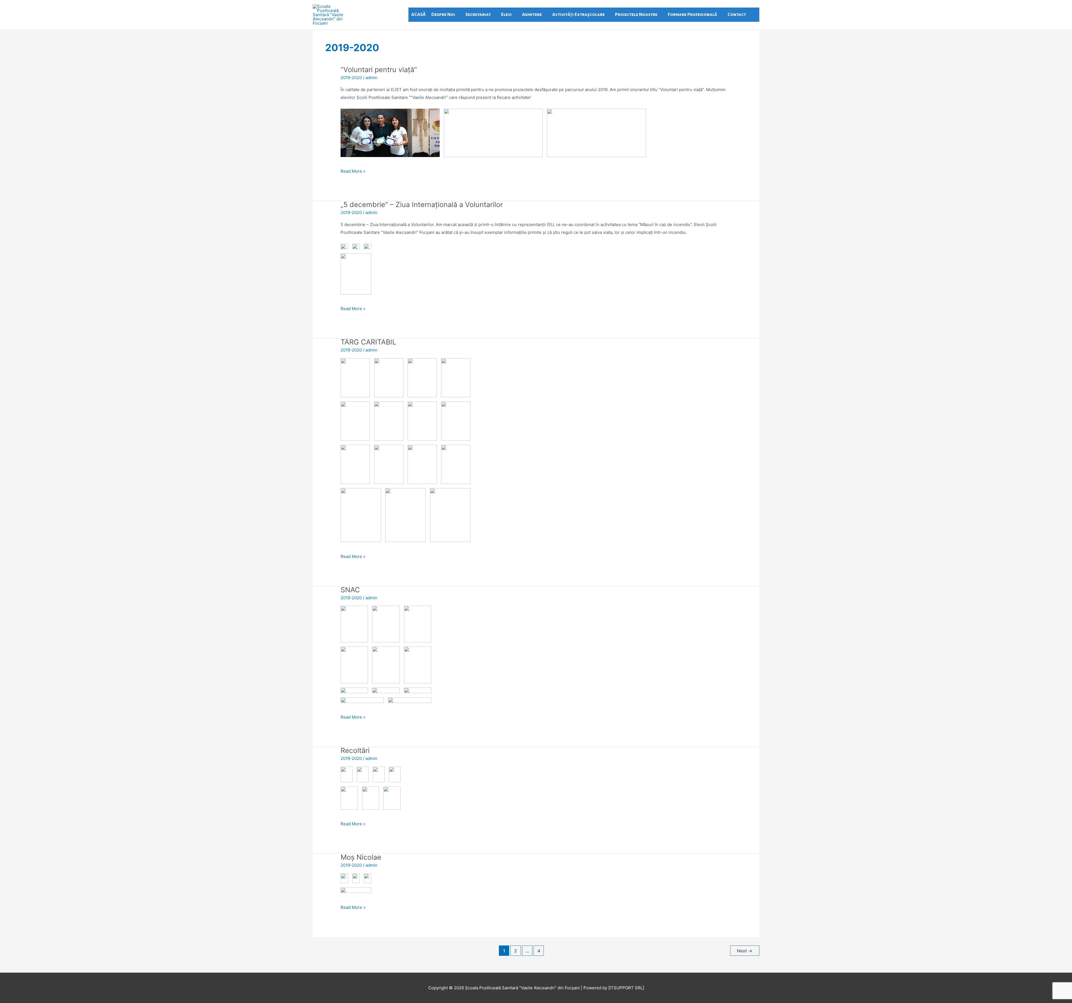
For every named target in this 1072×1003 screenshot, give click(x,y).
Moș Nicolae (361, 857)
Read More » (353, 170)
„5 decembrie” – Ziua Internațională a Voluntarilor (422, 204)
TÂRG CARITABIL (368, 342)
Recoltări (355, 750)
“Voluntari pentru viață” (379, 69)
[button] (754, 14)
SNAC (350, 590)
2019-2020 (351, 77)
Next (744, 951)
